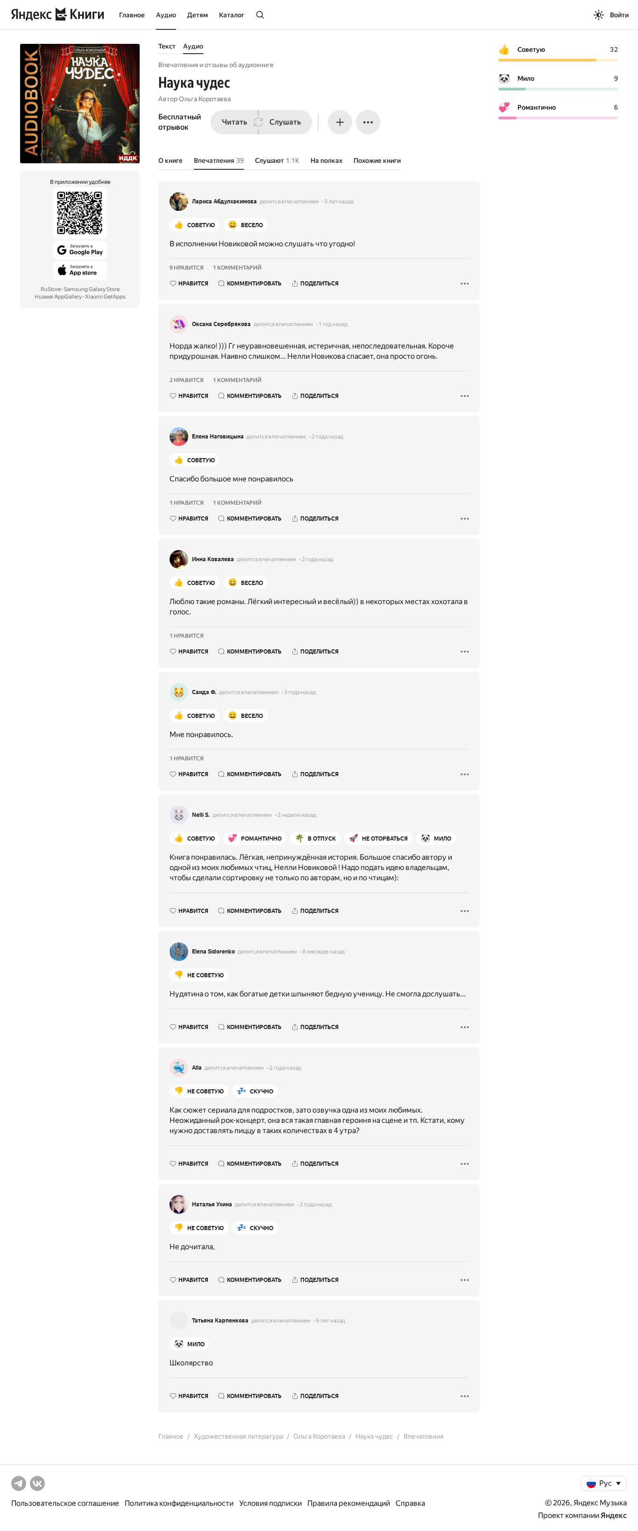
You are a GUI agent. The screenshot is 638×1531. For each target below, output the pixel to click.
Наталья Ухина (212, 1204)
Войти (619, 15)
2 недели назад (296, 815)
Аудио (166, 15)
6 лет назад (330, 1320)
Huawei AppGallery (58, 296)
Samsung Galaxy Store (92, 289)
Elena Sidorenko (213, 951)
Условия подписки (270, 1503)
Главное (132, 15)
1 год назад (333, 324)
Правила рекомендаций (348, 1503)
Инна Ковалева (213, 559)
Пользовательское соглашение (65, 1503)
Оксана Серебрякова (221, 324)
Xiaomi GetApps (105, 296)
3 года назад (300, 692)
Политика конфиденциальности (179, 1503)
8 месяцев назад (324, 951)
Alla (197, 1068)
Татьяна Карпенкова (220, 1320)
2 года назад (327, 436)
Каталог (231, 15)
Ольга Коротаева (205, 99)
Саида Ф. (204, 692)
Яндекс (614, 1515)
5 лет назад (339, 201)
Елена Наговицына (218, 436)
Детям (197, 15)
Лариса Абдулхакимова (224, 201)
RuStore (51, 289)
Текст (167, 46)
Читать (234, 122)
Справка (410, 1503)
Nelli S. (201, 815)
